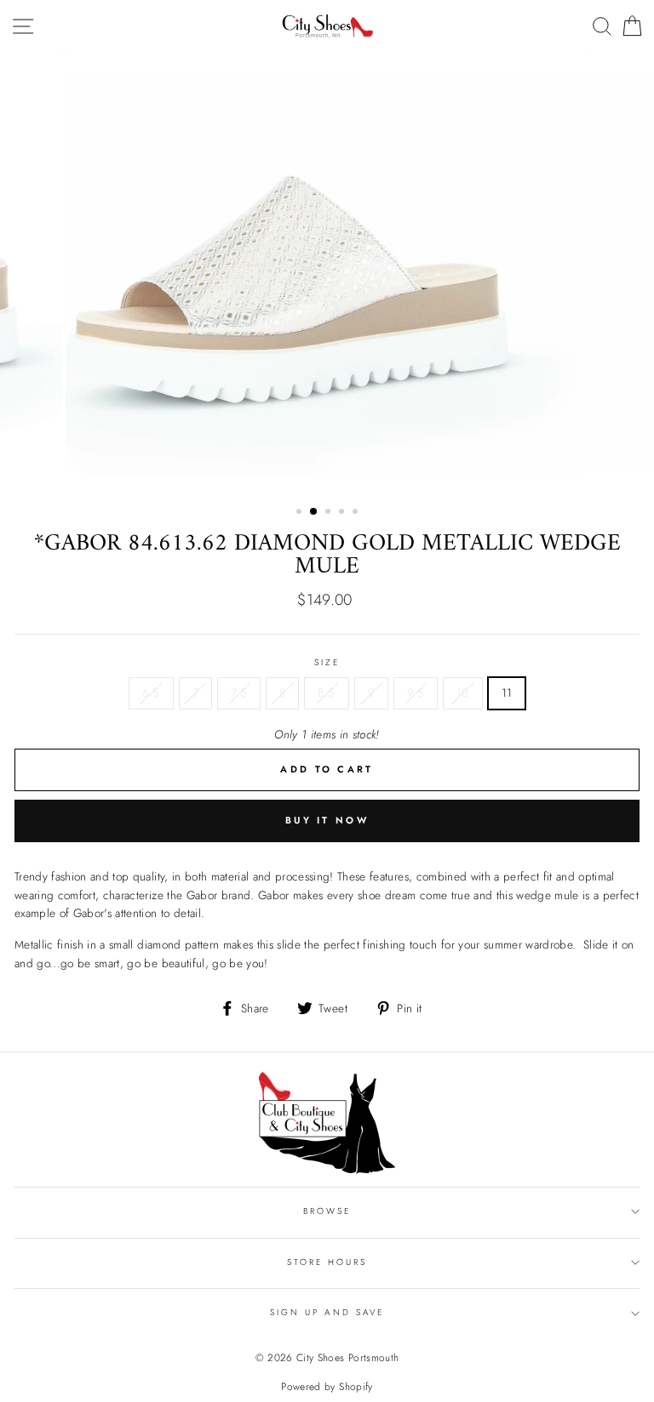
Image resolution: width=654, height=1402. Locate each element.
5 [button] (357, 513)
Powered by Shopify (326, 1386)
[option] (327, 273)
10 (462, 692)
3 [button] (329, 513)
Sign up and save (327, 1312)
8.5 (326, 692)
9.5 (415, 692)
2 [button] (314, 512)
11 (507, 692)
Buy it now (327, 820)
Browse (327, 1211)
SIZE (327, 662)
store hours (327, 1262)
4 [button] (343, 513)
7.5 (239, 692)
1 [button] (300, 513)
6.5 (151, 692)
